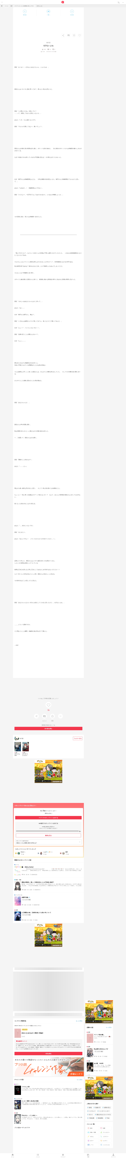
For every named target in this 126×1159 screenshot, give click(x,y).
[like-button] (80, 35)
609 (44, 49)
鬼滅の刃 (97, 1107)
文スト (90, 1114)
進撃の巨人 (107, 1107)
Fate (107, 1118)
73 (49, 49)
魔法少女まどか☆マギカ (103, 1114)
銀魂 (90, 1107)
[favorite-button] (74, 35)
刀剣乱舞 (91, 1118)
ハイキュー (91, 1111)
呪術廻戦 (99, 1118)
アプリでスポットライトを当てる (48, 818)
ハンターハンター (103, 1111)
